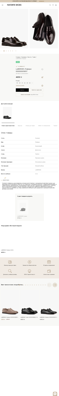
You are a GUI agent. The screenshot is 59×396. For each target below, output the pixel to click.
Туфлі (33, 57)
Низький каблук (39, 165)
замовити (41, 1)
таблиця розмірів (20, 85)
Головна (18, 57)
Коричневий (38, 146)
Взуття (29, 57)
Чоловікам (23, 57)
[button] (4, 51)
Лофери (37, 142)
